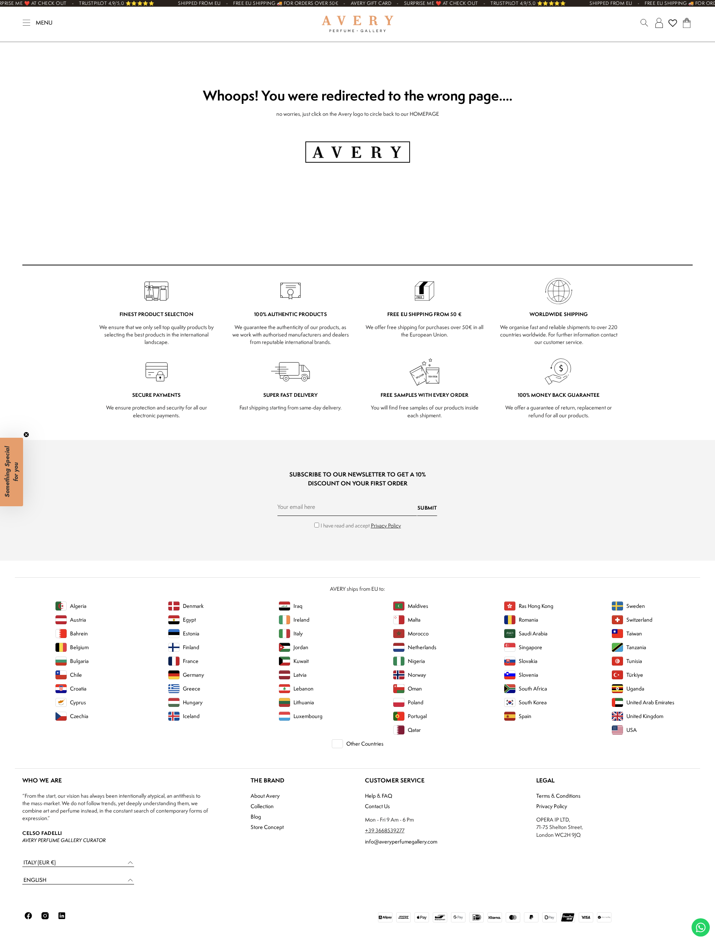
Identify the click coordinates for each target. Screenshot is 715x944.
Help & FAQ (378, 795)
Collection (262, 806)
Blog (256, 816)
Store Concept (267, 826)
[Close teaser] (26, 434)
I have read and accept (361, 525)
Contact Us (377, 806)
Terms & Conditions (558, 795)
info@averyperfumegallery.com (401, 841)
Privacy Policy (386, 525)
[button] (78, 863)
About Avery (265, 795)
